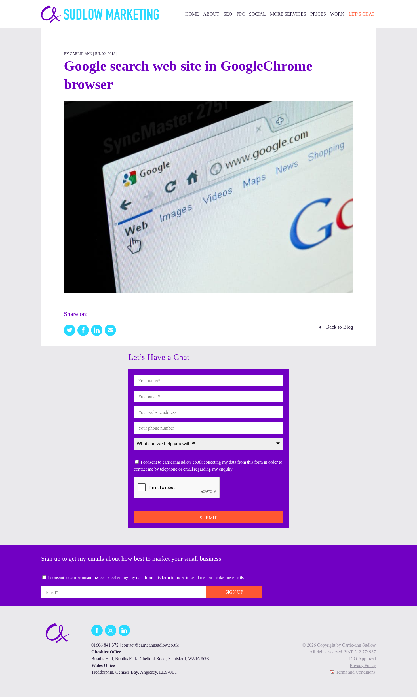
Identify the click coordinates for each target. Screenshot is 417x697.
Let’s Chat (361, 14)
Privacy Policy (363, 665)
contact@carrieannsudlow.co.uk (150, 645)
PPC (241, 14)
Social (257, 14)
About (211, 14)
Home (192, 14)
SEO (228, 14)
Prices (318, 14)
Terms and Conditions (355, 672)
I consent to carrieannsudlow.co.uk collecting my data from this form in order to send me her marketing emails (146, 577)
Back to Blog (339, 327)
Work (337, 14)
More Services (288, 14)
